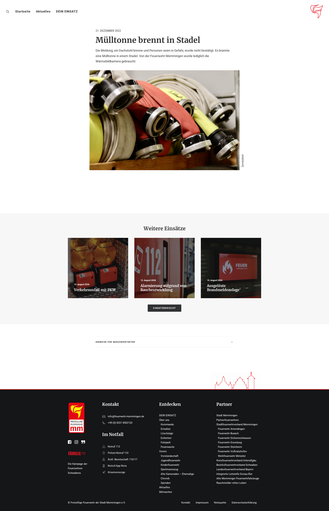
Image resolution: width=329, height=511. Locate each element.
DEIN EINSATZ (67, 11)
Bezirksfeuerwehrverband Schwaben (236, 464)
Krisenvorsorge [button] (116, 472)
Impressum (202, 502)
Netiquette (220, 502)
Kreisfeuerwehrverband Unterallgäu (236, 460)
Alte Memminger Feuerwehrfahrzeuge (237, 478)
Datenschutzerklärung (244, 502)
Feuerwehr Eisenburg (230, 442)
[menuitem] (24, 11)
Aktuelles (43, 11)
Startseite (23, 11)
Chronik (165, 478)
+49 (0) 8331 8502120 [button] (120, 422)
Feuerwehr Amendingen (231, 428)
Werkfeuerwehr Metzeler (232, 456)
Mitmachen (165, 492)
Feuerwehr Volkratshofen (232, 451)
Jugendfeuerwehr (170, 460)
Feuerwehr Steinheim (230, 446)
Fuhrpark (166, 442)
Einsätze (165, 428)
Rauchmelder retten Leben (231, 482)
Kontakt (185, 502)
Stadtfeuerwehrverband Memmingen (237, 424)
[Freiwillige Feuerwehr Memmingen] (316, 11)
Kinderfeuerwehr (170, 464)
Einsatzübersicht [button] (164, 308)
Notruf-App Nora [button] (117, 465)
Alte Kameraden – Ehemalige (177, 474)
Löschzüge (167, 433)
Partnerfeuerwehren (227, 420)
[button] (8, 11)
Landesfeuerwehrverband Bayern (234, 469)
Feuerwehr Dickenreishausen (234, 438)
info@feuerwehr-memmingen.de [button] (126, 416)
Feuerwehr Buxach (228, 433)
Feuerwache (167, 446)
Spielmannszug (169, 469)
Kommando (167, 424)
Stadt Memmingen (226, 415)
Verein (163, 451)
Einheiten (166, 438)
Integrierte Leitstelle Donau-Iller (234, 474)
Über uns (164, 420)
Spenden (165, 482)
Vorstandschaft (169, 456)
